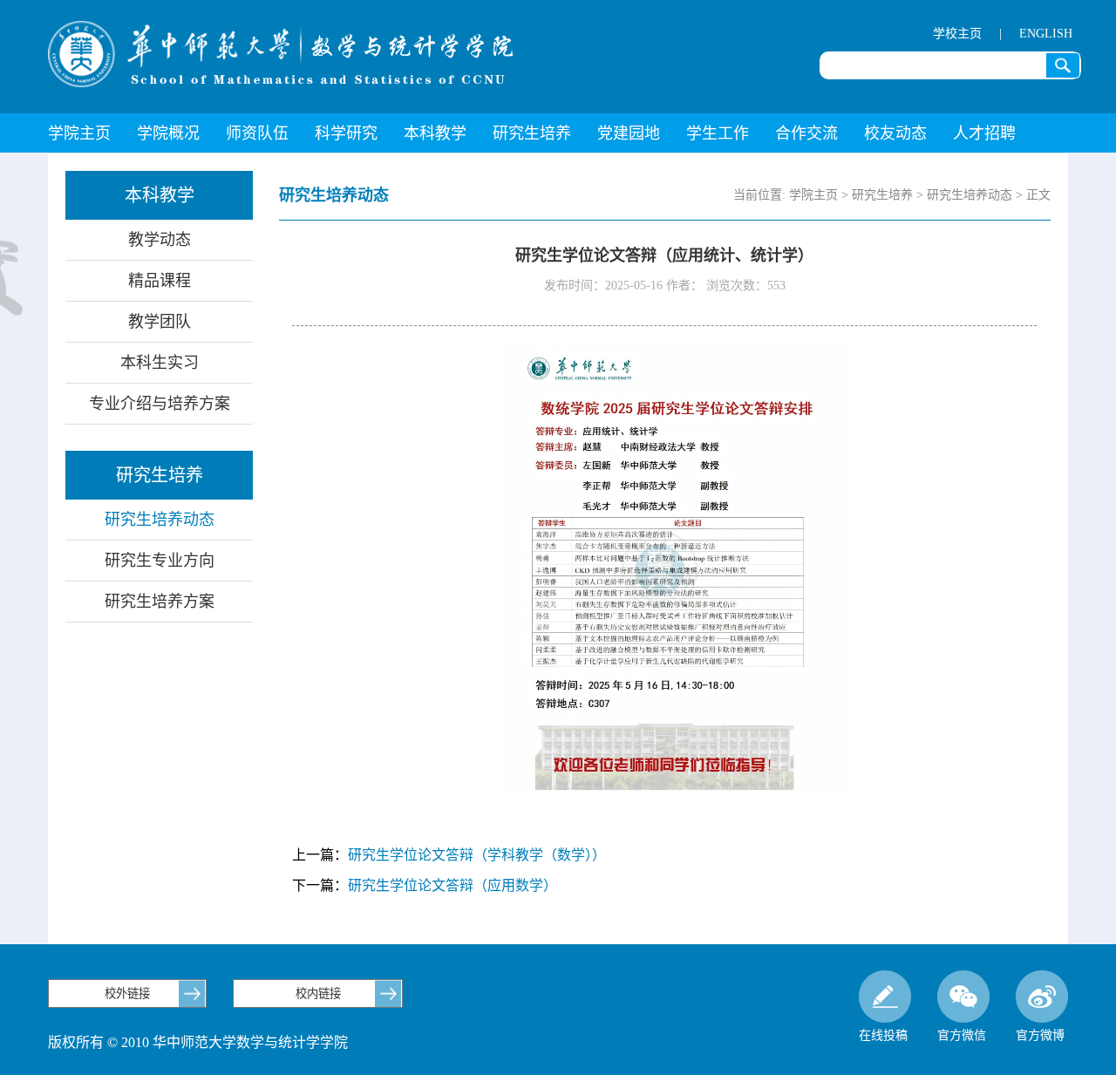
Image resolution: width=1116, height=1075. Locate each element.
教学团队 (159, 321)
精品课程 (159, 280)
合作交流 (806, 133)
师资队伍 (257, 133)
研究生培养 (532, 133)
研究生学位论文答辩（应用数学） (452, 885)
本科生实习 (159, 362)
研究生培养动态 (159, 519)
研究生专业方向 (159, 560)
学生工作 (717, 133)
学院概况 (168, 133)
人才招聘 (984, 133)
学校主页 (957, 33)
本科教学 (435, 133)
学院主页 (79, 133)
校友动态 (895, 133)
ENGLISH (1045, 33)
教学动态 (159, 239)
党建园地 (628, 133)
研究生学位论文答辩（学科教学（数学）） (477, 854)
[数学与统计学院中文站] (281, 54)
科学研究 (346, 133)
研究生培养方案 (159, 601)
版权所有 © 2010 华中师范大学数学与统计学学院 (198, 1042)
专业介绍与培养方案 (159, 403)
